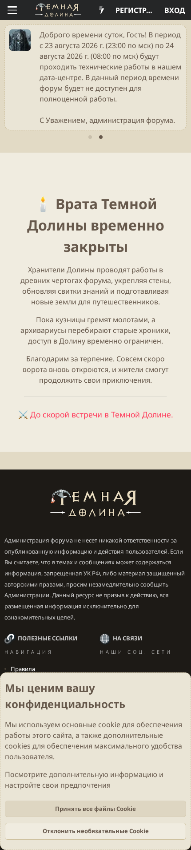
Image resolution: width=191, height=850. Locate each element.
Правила (23, 669)
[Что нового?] (101, 10)
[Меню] (12, 10)
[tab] (90, 137)
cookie (109, 724)
